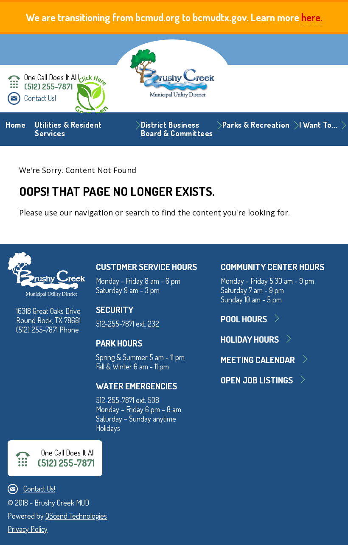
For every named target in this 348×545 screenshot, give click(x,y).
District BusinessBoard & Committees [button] (177, 129)
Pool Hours (244, 318)
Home (15, 124)
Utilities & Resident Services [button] (68, 129)
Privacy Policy (28, 529)
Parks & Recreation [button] (256, 124)
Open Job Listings (257, 380)
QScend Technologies (76, 515)
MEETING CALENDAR (258, 359)
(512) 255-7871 (48, 86)
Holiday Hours (250, 339)
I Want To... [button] (318, 124)
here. (312, 17)
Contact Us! (40, 98)
